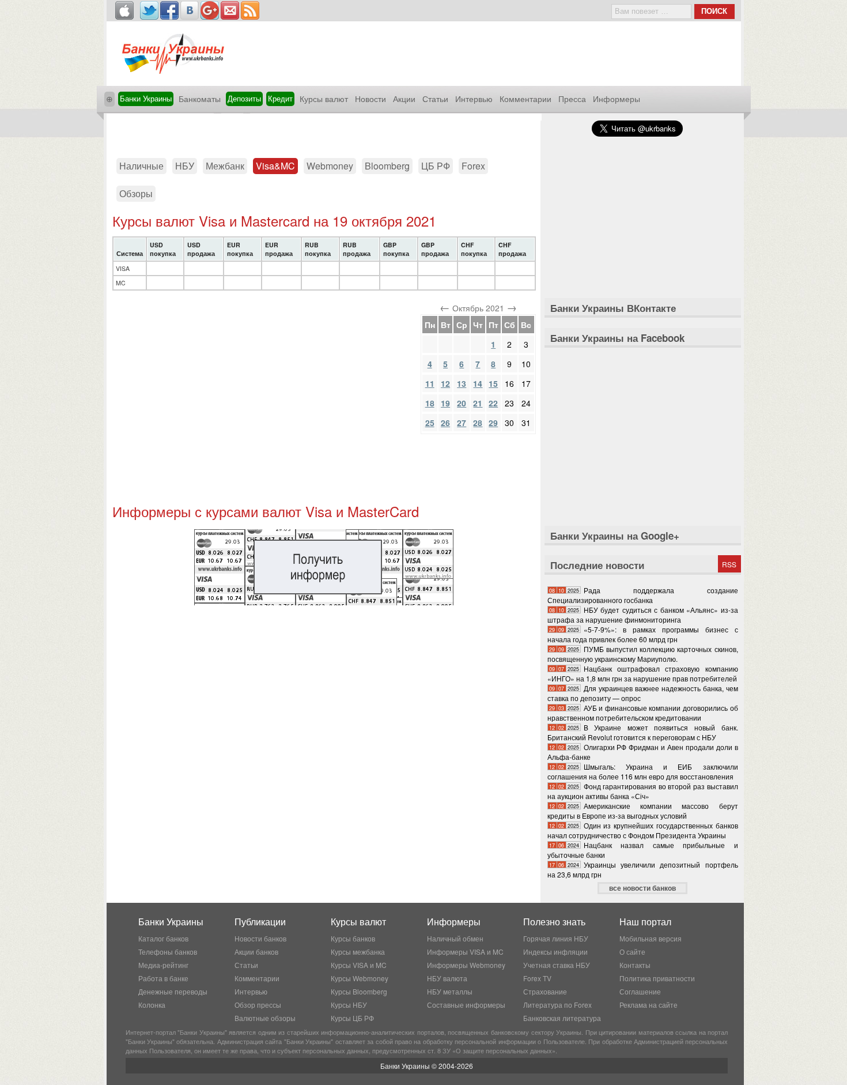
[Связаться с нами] (230, 10)
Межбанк (225, 165)
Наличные (141, 165)
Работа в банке (163, 978)
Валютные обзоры (265, 1018)
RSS (729, 564)
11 (429, 383)
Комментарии (525, 98)
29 (493, 422)
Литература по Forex (557, 1004)
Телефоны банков (167, 951)
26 (445, 422)
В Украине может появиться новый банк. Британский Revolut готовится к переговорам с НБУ (642, 732)
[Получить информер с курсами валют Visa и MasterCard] (323, 602)
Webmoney (330, 165)
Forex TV (537, 978)
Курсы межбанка (358, 951)
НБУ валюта (447, 978)
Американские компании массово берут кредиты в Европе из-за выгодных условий (642, 810)
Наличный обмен (455, 938)
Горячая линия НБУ (555, 938)
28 (477, 422)
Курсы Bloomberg (359, 991)
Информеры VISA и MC (465, 951)
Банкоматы (200, 98)
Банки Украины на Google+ (614, 535)
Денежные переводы (172, 991)
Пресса (572, 98)
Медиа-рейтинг (163, 965)
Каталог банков (163, 938)
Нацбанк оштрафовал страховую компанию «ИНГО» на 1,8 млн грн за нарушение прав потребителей (642, 673)
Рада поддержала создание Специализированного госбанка (642, 595)
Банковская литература (562, 1018)
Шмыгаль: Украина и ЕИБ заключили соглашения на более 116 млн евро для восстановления (642, 771)
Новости (370, 98)
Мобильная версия (650, 938)
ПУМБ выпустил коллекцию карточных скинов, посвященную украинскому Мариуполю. (642, 654)
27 (461, 422)
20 (461, 403)
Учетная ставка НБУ (556, 965)
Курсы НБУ (349, 1004)
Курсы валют (324, 98)
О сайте (632, 951)
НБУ (184, 165)
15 (493, 383)
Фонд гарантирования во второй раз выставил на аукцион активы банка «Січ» (642, 791)
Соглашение (640, 991)
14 (477, 383)
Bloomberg (387, 165)
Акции (404, 98)
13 (461, 383)
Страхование (545, 991)
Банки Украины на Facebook (617, 338)
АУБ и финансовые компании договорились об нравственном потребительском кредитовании (642, 712)
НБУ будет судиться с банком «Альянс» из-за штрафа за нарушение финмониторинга (642, 614)
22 (493, 403)
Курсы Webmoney (359, 978)
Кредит (280, 98)
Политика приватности (657, 978)
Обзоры (136, 193)
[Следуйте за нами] (149, 10)
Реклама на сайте (648, 1004)
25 (429, 422)
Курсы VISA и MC (359, 965)
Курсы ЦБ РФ (352, 1018)
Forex (473, 165)
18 (429, 403)
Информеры (616, 98)
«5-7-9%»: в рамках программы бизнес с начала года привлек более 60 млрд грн (642, 634)
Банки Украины (146, 98)
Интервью (474, 98)
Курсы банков (353, 938)
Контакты (635, 965)
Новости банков (260, 938)
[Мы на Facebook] (169, 10)
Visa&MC (275, 165)
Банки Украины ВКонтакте (613, 308)
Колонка (151, 1004)
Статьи (435, 98)
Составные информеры (466, 1004)
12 (445, 383)
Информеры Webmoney (466, 965)
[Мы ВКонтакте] (189, 10)
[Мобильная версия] (124, 10)
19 (445, 403)
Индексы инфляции (555, 951)
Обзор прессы (258, 1004)
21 (477, 403)
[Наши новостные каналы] (250, 10)
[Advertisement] (324, 131)
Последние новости (597, 565)
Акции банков (256, 951)
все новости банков (642, 888)
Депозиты (244, 98)
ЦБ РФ (435, 165)
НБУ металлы (449, 991)
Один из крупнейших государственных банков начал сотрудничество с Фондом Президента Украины (642, 830)
